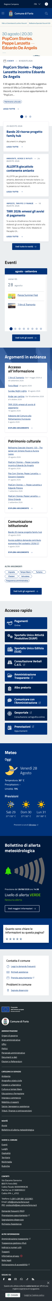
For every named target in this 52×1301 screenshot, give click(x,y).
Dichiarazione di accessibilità (16, 1264)
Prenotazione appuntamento (16, 1215)
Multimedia (7, 1161)
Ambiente (6, 1076)
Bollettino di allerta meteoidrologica (18, 1129)
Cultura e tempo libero (12, 1089)
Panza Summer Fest (28, 295)
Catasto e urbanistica (11, 1084)
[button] (46, 13)
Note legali (6, 1260)
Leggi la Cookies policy (34, 1295)
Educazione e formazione (13, 1093)
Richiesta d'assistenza (11, 1224)
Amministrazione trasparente (16, 1238)
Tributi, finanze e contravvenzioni (17, 1110)
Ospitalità (6, 1153)
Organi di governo (10, 1035)
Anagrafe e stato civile (12, 1080)
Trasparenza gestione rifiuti (14, 1243)
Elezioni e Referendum (12, 1061)
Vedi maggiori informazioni (20, 908)
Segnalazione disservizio (13, 1219)
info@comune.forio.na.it (18, 1201)
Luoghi (5, 1148)
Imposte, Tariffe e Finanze (20, 203)
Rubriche (6, 1166)
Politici (5, 1048)
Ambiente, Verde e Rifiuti (20, 158)
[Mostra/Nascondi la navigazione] (3, 13)
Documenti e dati (9, 1057)
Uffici (4, 1044)
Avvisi (4, 1125)
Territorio (6, 1157)
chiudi (14, 1295)
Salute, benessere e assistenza (15, 1106)
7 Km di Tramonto (26, 304)
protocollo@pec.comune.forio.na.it (21, 1205)
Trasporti (6, 1251)
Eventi (10, 60)
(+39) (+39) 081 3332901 (21, 1198)
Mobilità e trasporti (10, 1102)
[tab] (21, 116)
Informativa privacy (10, 1256)
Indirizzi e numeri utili (11, 1247)
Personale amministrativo (13, 1052)
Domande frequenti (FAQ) (13, 1211)
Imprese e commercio (11, 1097)
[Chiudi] (48, 1282)
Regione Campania (11, 4)
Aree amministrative (11, 1039)
